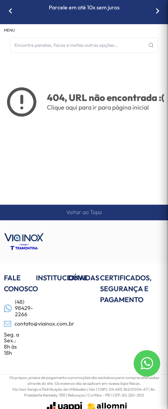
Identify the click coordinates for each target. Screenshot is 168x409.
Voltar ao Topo (84, 212)
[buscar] (151, 45)
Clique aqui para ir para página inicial (98, 107)
